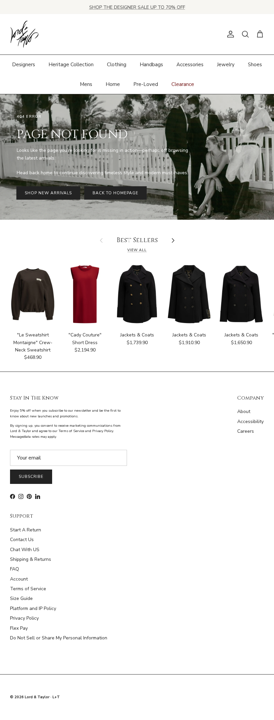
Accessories (189, 64)
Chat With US (24, 549)
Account (19, 579)
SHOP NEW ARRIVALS (48, 193)
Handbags (151, 64)
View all (137, 249)
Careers (245, 431)
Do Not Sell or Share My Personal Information (58, 638)
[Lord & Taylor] (24, 34)
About (243, 411)
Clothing (116, 64)
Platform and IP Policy (33, 608)
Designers (23, 64)
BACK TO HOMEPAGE (115, 193)
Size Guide (21, 598)
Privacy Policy (24, 618)
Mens (86, 84)
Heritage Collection (71, 64)
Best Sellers (137, 240)
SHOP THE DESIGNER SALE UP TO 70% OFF (137, 7)
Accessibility (250, 421)
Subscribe (31, 476)
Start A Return (25, 530)
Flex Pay (19, 628)
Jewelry (226, 64)
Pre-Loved (145, 84)
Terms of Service (28, 589)
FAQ (14, 569)
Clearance (182, 84)
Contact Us (22, 539)
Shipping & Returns (30, 559)
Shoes (255, 64)
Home (113, 84)
